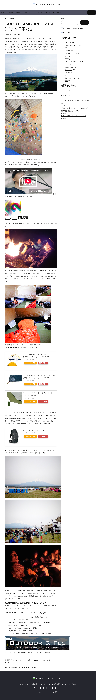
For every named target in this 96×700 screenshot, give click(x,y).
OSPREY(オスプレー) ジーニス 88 (33, 430)
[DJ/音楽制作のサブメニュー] (22, 12)
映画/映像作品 (69, 67)
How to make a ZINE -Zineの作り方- (76, 45)
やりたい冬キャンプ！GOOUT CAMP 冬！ (21, 631)
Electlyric (7, 219)
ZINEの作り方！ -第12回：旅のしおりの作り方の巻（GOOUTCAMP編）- (30, 622)
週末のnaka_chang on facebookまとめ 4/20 (23, 667)
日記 (66, 64)
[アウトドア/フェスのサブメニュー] (35, 12)
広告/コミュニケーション (72, 61)
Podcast (67, 50)
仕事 (66, 59)
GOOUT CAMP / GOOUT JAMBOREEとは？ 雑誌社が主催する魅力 (28, 617)
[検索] (84, 22)
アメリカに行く (65, 90)
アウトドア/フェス (10, 18)
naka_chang (17, 34)
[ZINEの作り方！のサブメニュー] (54, 12)
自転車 (67, 72)
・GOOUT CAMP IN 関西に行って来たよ (29, 596)
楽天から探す (43, 363)
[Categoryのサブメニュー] (5, 12)
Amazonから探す (30, 363)
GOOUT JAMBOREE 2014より (30, 159)
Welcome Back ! (66, 95)
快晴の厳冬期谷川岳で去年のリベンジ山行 (73, 116)
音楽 (66, 81)
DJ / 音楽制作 (69, 42)
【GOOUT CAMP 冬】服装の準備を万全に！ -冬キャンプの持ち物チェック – (31, 633)
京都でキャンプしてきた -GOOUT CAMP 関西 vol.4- (23, 628)
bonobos (14, 219)
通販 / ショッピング (71, 78)
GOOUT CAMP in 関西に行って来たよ (19, 620)
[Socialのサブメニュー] (61, 12)
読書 (66, 75)
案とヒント (68, 70)
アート (67, 56)
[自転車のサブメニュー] (42, 12)
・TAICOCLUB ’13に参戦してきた (31, 593)
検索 (62, 18)
